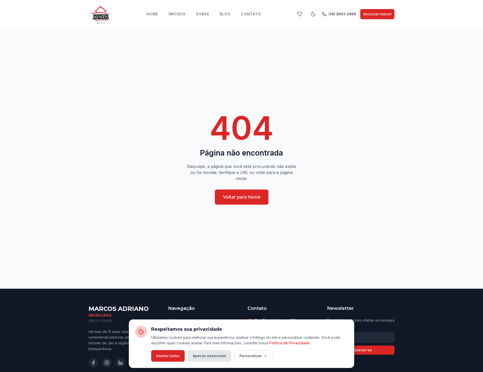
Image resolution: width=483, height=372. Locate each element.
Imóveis (177, 14)
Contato (251, 14)
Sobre (203, 14)
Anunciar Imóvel (377, 14)
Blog (225, 14)
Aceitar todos (168, 356)
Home (152, 14)
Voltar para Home (241, 197)
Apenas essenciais (209, 356)
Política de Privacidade (289, 343)
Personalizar (250, 356)
